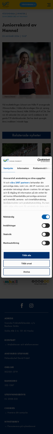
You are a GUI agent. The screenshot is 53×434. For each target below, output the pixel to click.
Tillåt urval (26, 263)
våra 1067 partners (20, 182)
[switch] (46, 225)
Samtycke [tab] (8, 168)
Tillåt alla (26, 255)
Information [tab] (23, 168)
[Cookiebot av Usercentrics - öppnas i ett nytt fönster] (38, 160)
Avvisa (26, 271)
